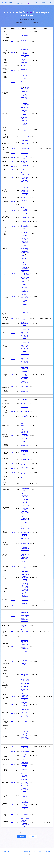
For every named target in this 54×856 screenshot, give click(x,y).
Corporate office (25, 585)
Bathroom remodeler (24, 775)
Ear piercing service (24, 431)
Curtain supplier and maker (25, 109)
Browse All (28, 2)
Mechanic (26, 294)
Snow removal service (25, 557)
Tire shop (24, 300)
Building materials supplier (25, 705)
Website (13, 41)
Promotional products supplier (25, 579)
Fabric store (25, 656)
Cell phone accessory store (25, 176)
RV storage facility (24, 254)
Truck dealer (25, 583)
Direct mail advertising (25, 620)
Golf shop (24, 75)
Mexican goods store (25, 452)
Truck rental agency (25, 259)
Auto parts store (25, 48)
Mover (22, 367)
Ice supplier (24, 95)
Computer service (24, 514)
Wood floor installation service (25, 808)
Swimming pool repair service (25, 819)
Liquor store (25, 35)
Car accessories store (25, 330)
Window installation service (25, 123)
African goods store (24, 324)
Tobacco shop (24, 100)
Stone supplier (24, 773)
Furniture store (25, 217)
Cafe (23, 571)
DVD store (24, 399)
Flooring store (24, 630)
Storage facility (24, 257)
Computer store (25, 519)
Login (50, 2)
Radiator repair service (25, 298)
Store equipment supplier (24, 190)
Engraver (23, 181)
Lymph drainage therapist (25, 436)
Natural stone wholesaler (25, 788)
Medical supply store (25, 318)
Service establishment (24, 61)
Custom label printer (25, 616)
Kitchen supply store (24, 227)
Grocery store (24, 45)
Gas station (24, 92)
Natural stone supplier (24, 786)
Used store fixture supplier (25, 193)
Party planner (24, 650)
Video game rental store (25, 663)
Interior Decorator (25, 118)
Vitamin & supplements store (25, 440)
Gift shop (24, 37)
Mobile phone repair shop (24, 173)
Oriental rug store (25, 711)
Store (24, 204)
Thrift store (25, 144)
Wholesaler (24, 769)
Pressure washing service (25, 553)
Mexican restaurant (24, 455)
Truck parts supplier (24, 591)
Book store (25, 70)
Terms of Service (38, 851)
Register (22, 836)
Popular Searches (25, 851)
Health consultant (25, 433)
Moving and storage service (24, 368)
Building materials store (25, 417)
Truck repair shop (25, 595)
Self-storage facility (25, 239)
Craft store (24, 721)
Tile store (26, 790)
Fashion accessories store (25, 483)
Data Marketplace (19, 2)
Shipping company (24, 652)
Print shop (24, 611)
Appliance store (25, 148)
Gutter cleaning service (25, 550)
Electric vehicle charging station (25, 90)
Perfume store (24, 525)
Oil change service (24, 296)
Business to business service (25, 682)
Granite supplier (24, 780)
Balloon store (24, 641)
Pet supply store (25, 411)
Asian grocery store (24, 41)
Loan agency (25, 603)
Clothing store (24, 31)
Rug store (25, 713)
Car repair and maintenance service (24, 53)
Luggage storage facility (25, 246)
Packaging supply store (25, 250)
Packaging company (24, 373)
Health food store (24, 93)
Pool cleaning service (24, 822)
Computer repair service (25, 521)
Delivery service (25, 643)
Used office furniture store (24, 688)
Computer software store (24, 517)
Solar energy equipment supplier (25, 211)
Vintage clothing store (25, 82)
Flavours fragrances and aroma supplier (25, 538)
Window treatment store (25, 103)
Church (23, 69)
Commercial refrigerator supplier (24, 187)
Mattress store (24, 386)
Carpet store (25, 802)
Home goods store (25, 566)
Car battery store (24, 331)
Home (10, 2)
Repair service (24, 120)
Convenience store (25, 129)
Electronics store (25, 136)
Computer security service (25, 511)
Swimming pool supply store (25, 825)
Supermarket (24, 463)
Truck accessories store (25, 336)
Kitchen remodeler (25, 739)
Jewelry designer (25, 202)
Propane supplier (25, 98)
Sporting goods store (25, 77)
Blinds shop (25, 106)
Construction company (25, 732)
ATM (25, 87)
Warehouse (25, 690)
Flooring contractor (24, 800)
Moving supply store (25, 370)
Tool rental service (24, 334)
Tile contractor (24, 805)
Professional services (25, 632)
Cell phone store (25, 751)
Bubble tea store (25, 170)
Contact (48, 851)
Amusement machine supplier (24, 660)
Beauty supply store (24, 157)
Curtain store (24, 107)
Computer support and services (25, 495)
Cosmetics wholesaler (24, 534)
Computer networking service (25, 508)
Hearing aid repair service (25, 234)
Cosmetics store (25, 532)
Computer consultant (24, 503)
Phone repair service (25, 182)
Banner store (24, 612)
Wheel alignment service (25, 304)
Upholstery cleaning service (25, 716)
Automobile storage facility (24, 241)
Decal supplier (25, 179)
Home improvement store (24, 116)
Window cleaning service (25, 547)
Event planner (24, 648)
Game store (25, 421)
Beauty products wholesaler (25, 530)
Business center (25, 794)
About (43, 2)
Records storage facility (25, 253)
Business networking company (25, 499)
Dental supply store (24, 674)
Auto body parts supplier (25, 50)
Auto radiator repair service (24, 291)
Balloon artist (24, 640)
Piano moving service (24, 379)
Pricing (36, 2)
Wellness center (25, 429)
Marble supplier (25, 784)
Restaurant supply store (25, 694)
